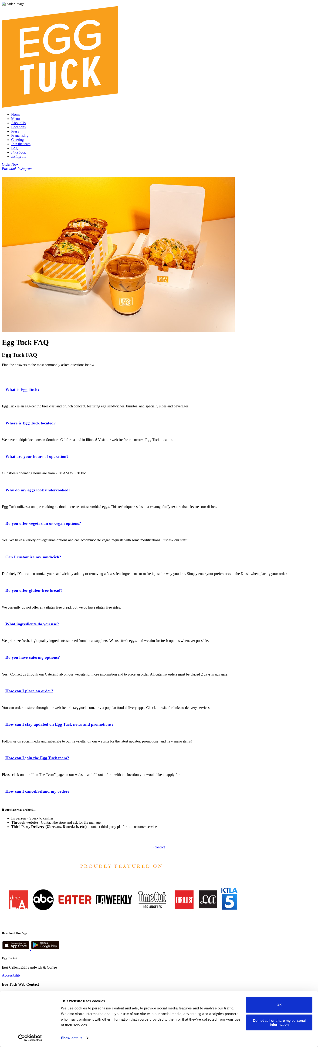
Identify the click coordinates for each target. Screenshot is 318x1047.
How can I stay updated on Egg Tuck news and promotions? (59, 724)
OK (279, 1005)
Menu (15, 119)
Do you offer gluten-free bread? (33, 590)
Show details (71, 1038)
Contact (159, 847)
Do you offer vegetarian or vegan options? (43, 523)
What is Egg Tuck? (22, 389)
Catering (17, 140)
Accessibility (11, 975)
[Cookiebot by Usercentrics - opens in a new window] (30, 1037)
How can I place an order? (29, 691)
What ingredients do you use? (32, 624)
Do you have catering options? (32, 657)
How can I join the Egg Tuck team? (37, 758)
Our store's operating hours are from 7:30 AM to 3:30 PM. (44, 473)
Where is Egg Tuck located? (30, 423)
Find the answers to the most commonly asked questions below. (48, 365)
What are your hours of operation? (36, 456)
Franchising (19, 135)
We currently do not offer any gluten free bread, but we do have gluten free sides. (61, 607)
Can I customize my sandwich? (33, 557)
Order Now (10, 164)
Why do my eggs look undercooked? (38, 490)
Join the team (20, 144)
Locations (18, 127)
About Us (18, 123)
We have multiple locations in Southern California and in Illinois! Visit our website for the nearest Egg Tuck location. (87, 440)
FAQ (15, 148)
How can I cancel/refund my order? (37, 791)
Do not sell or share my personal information (279, 1022)
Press (15, 131)
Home (15, 114)
